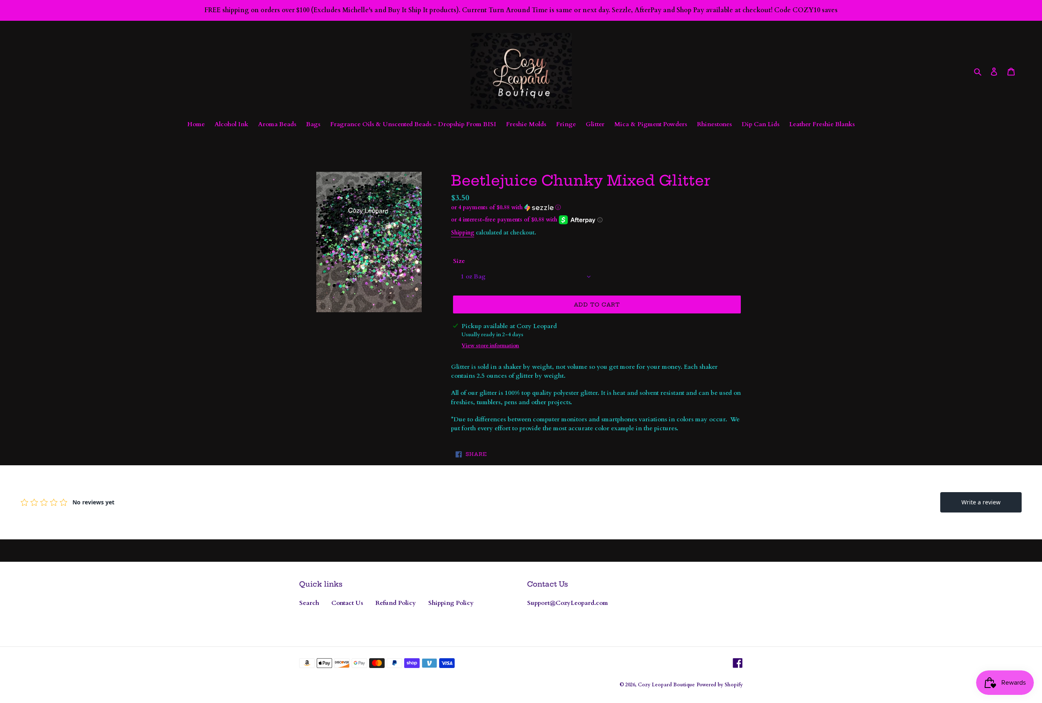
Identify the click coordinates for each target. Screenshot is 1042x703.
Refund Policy (395, 603)
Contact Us (347, 603)
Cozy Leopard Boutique (666, 684)
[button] (506, 207)
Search (309, 603)
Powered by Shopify (719, 684)
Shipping (462, 233)
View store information (490, 345)
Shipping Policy (451, 603)
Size (459, 261)
